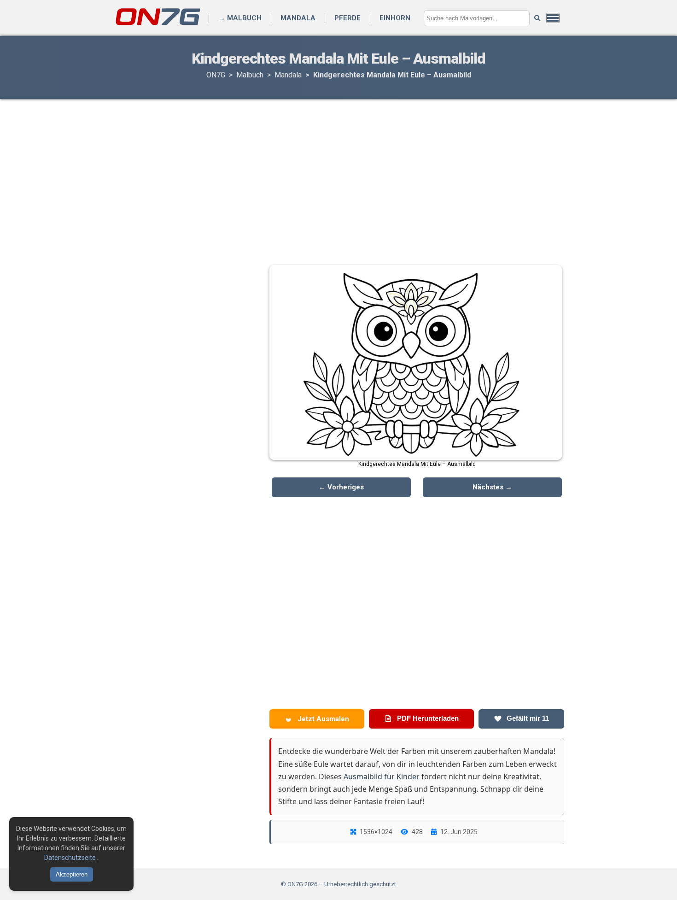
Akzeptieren (72, 874)
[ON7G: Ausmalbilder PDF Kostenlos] (159, 25)
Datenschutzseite (70, 857)
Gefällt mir (527, 718)
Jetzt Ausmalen (322, 719)
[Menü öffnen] (553, 18)
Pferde (347, 18)
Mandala (297, 18)
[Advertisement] (338, 172)
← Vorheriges (341, 487)
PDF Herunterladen (427, 718)
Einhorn (394, 18)
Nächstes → (492, 487)
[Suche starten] (537, 18)
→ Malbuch (240, 18)
